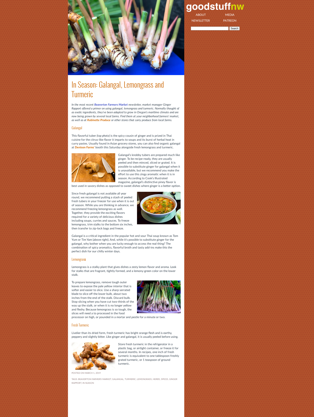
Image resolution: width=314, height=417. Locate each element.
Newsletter (201, 20)
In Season (88, 383)
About (201, 14)
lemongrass (144, 379)
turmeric (130, 379)
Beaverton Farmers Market (111, 104)
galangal (118, 379)
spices (164, 379)
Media (229, 14)
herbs (156, 379)
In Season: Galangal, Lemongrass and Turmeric (118, 89)
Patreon (229, 20)
